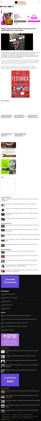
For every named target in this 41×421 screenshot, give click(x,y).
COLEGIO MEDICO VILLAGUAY (7, 330)
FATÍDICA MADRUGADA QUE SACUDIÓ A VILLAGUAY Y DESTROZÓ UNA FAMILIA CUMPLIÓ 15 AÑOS (22, 225)
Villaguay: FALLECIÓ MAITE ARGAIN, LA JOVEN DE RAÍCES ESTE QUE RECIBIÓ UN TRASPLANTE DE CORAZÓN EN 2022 (21, 230)
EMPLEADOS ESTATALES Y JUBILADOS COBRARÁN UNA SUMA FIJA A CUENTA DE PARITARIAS (21, 260)
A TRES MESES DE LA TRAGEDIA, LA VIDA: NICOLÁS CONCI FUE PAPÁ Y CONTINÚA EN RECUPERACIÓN (22, 234)
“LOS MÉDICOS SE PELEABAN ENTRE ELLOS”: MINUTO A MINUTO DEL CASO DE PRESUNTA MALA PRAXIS (21, 200)
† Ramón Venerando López (6, 305)
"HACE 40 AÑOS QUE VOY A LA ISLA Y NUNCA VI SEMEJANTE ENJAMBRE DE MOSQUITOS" (20, 251)
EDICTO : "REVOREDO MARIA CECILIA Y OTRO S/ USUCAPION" (14, 326)
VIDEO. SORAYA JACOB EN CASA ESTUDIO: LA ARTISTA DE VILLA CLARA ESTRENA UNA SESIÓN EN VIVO (20, 116)
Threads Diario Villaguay (6, 416)
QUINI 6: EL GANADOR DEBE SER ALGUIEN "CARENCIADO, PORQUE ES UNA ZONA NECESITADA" (21, 255)
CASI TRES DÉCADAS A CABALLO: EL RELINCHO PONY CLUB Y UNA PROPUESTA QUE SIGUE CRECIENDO (33, 116)
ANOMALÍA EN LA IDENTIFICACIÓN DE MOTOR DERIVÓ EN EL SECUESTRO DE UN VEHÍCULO (20, 218)
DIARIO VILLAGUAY (10, 419)
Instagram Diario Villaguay (25, 416)
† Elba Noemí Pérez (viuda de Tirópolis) (9, 297)
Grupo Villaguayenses (34, 416)
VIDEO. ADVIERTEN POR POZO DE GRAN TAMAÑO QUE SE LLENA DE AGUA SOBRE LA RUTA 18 (7, 134)
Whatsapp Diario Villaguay (6, 414)
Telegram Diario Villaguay (15, 416)
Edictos (3, 313)
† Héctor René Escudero (6, 301)
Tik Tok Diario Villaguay (28, 414)
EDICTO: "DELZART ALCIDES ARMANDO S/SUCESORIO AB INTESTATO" (16, 315)
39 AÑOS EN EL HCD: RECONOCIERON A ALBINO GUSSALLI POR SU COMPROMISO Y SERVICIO (21, 208)
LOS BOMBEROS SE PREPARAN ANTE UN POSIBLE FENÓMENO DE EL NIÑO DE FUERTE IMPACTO (21, 244)
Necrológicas (5, 291)
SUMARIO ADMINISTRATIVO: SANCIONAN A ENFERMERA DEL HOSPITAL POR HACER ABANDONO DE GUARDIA (22, 240)
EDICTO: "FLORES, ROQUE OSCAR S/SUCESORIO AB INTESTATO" (14, 322)
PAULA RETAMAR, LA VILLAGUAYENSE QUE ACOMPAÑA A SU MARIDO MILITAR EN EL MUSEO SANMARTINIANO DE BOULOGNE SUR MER (21, 271)
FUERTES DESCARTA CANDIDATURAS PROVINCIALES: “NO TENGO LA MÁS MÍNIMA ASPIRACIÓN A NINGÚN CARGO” (22, 214)
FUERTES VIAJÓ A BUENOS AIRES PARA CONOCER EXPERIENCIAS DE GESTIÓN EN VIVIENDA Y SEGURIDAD (20, 134)
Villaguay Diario (20, 414)
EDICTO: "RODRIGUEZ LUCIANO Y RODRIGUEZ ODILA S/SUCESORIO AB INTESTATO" (19, 319)
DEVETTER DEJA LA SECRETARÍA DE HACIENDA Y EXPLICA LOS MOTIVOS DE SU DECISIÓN (20, 204)
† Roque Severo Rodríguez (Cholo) (8, 294)
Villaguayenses (14, 414)
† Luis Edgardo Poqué (5, 308)
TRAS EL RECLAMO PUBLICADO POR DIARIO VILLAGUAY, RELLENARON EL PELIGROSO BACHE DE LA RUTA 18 (6, 116)
